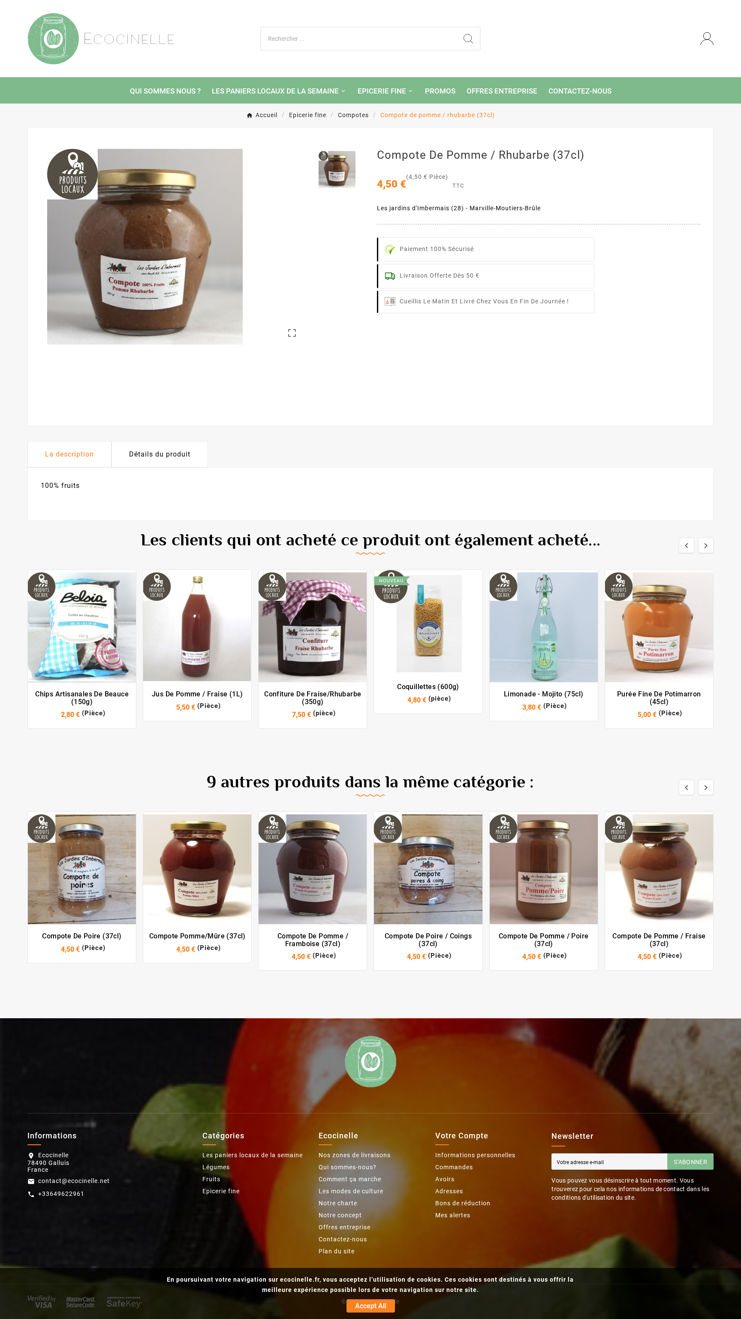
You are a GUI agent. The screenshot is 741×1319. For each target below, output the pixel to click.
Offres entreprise (344, 1227)
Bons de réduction (463, 1203)
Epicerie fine (221, 1191)
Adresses (449, 1191)
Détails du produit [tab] (159, 454)
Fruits (211, 1179)
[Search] (468, 38)
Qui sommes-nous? (348, 1167)
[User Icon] (707, 38)
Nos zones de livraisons (355, 1155)
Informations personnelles (475, 1155)
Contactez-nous (343, 1239)
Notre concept (340, 1215)
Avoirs (445, 1179)
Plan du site (337, 1251)
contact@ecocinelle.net (74, 1180)
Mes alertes (452, 1215)
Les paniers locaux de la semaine (252, 1155)
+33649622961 (61, 1193)
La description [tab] (69, 454)
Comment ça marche (350, 1179)
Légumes (216, 1167)
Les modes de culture (351, 1191)
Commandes (454, 1167)
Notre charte (338, 1203)
